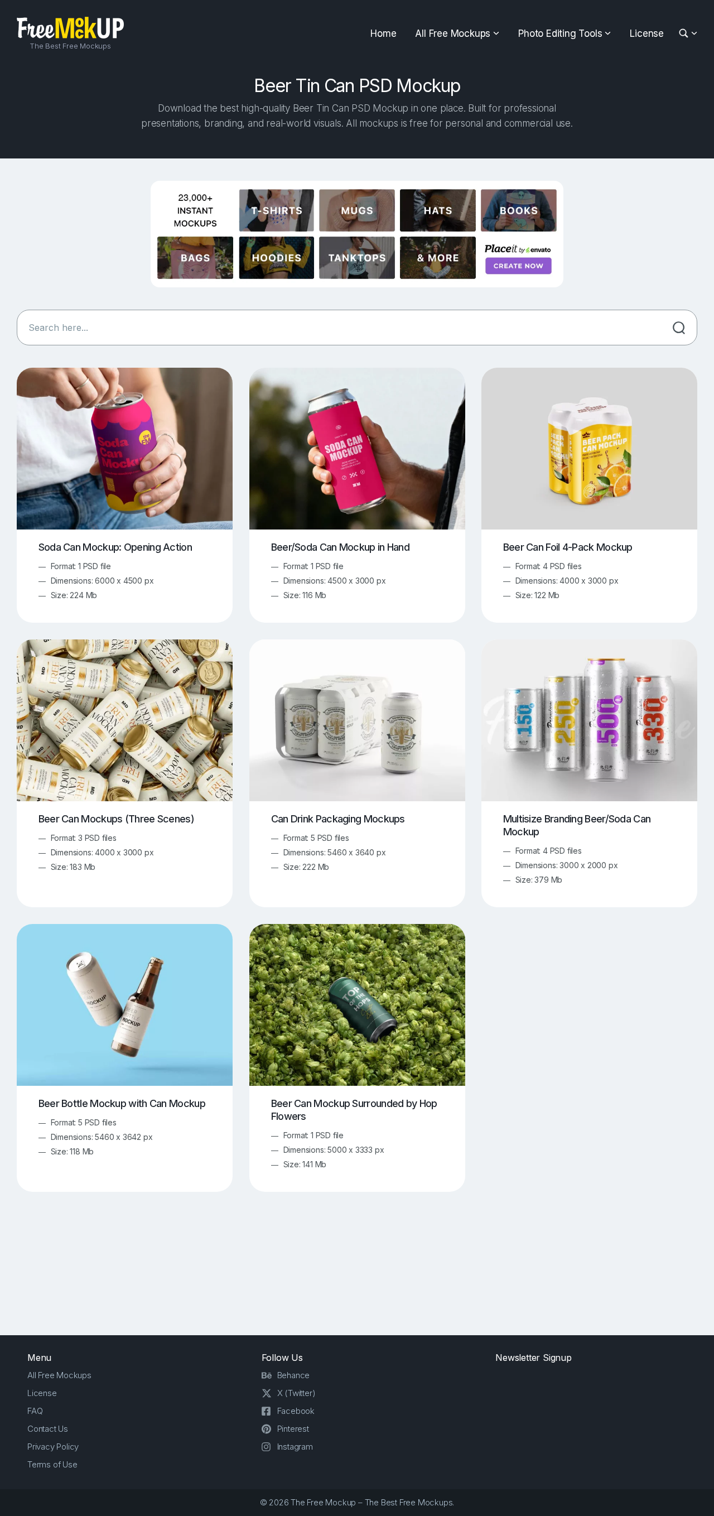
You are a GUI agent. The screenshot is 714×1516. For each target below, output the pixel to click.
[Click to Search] (678, 327)
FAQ (34, 1411)
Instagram (295, 1446)
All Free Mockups (452, 33)
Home (383, 33)
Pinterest (293, 1428)
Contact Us (47, 1428)
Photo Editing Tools (560, 33)
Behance (293, 1375)
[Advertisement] (357, 1272)
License (647, 33)
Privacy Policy (53, 1446)
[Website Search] (685, 33)
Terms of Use (52, 1464)
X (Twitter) (296, 1393)
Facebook (296, 1411)
